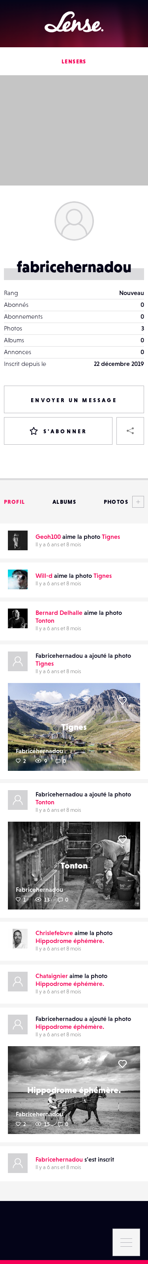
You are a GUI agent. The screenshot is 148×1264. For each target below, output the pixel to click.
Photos (116, 502)
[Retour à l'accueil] (74, 21)
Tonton (45, 620)
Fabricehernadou (39, 750)
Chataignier (52, 975)
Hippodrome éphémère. (70, 940)
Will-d (44, 575)
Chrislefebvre (54, 932)
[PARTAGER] (130, 431)
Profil (14, 502)
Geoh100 (48, 536)
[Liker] (122, 701)
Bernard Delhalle (59, 612)
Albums (64, 502)
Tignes (111, 536)
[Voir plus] (136, 502)
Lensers (74, 61)
